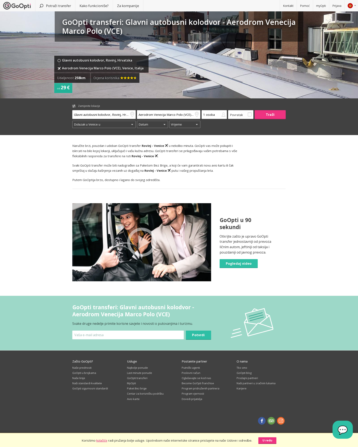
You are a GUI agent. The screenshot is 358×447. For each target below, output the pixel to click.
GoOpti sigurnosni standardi (90, 388)
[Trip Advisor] (271, 421)
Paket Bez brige (137, 388)
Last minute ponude (139, 373)
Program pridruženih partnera (200, 388)
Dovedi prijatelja (192, 399)
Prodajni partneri (247, 378)
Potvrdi (198, 334)
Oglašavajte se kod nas (196, 378)
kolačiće (101, 440)
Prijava (336, 6)
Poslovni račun (191, 373)
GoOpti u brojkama (84, 373)
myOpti (321, 6)
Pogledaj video (239, 263)
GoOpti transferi (137, 378)
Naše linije (78, 378)
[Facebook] (262, 421)
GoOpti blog (244, 373)
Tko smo (242, 368)
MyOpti (131, 383)
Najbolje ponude (137, 368)
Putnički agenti (191, 368)
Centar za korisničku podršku (145, 393)
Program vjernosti (193, 393)
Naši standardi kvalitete (87, 383)
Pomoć (305, 6)
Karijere (242, 388)
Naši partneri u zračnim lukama (256, 383)
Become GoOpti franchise (198, 383)
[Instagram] (281, 421)
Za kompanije (128, 5)
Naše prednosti (82, 368)
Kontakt (288, 6)
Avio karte (133, 399)
